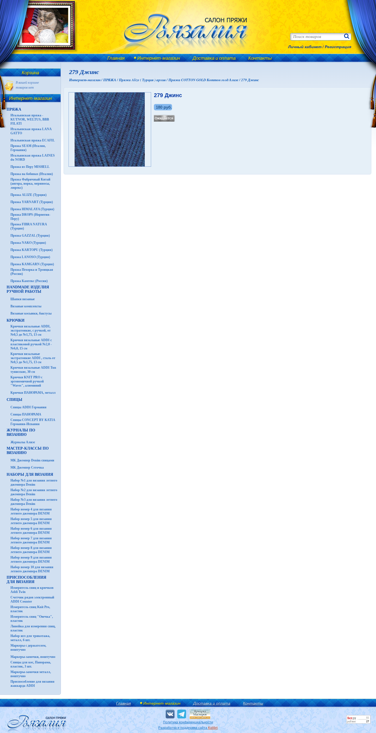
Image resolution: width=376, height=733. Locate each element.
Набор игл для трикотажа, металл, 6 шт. (30, 638)
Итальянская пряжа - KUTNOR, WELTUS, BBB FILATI (29, 119)
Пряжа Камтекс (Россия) (29, 281)
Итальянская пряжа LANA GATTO (30, 131)
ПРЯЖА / (111, 79)
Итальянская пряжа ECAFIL (32, 140)
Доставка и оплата (214, 58)
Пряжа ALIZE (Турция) (28, 195)
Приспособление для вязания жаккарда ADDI (32, 684)
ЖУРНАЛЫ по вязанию (21, 432)
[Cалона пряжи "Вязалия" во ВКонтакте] (170, 714)
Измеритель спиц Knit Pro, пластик (30, 609)
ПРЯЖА (14, 109)
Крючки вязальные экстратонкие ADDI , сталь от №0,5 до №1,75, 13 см (32, 358)
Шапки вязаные (22, 299)
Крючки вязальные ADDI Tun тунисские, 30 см (33, 370)
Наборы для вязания (30, 474)
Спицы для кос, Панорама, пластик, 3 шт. (30, 664)
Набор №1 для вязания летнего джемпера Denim (33, 482)
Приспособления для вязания (26, 579)
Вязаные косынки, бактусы (30, 313)
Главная (116, 58)
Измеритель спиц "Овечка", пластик (31, 619)
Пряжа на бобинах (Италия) (31, 174)
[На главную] (42, 53)
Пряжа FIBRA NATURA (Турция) (28, 226)
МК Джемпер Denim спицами (32, 460)
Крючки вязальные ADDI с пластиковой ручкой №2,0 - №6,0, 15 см (31, 344)
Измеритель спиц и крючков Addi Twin (31, 590)
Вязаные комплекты (25, 306)
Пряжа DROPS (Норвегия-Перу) (30, 217)
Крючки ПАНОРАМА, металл (33, 393)
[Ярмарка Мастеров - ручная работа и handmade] (200, 718)
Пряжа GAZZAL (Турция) (30, 235)
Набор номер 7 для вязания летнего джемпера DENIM (31, 540)
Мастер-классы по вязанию (28, 450)
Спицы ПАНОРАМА (25, 414)
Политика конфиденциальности (188, 722)
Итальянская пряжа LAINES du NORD (32, 158)
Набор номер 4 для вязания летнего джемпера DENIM (31, 511)
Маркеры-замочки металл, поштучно (30, 674)
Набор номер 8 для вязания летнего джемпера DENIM (31, 550)
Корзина (30, 72)
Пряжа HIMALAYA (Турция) (32, 209)
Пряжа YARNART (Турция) (31, 202)
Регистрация (338, 47)
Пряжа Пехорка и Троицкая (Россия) (31, 272)
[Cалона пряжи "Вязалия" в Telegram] (181, 714)
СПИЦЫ (14, 400)
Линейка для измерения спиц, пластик (33, 628)
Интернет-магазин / (86, 79)
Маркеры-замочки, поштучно (32, 657)
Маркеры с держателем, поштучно (28, 648)
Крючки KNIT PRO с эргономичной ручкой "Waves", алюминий (27, 381)
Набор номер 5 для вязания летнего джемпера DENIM (31, 521)
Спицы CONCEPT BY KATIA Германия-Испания (32, 422)
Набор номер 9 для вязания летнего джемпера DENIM (31, 560)
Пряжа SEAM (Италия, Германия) (28, 148)
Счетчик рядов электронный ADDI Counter (32, 599)
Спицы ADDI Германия (28, 407)
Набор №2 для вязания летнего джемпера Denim (33, 492)
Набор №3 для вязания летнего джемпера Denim (33, 502)
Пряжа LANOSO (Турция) (30, 257)
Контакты (260, 58)
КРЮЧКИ (15, 320)
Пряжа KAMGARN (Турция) (32, 264)
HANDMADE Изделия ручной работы (28, 289)
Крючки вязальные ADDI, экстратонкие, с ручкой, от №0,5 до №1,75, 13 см (30, 330)
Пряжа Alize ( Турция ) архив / (143, 79)
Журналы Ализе (22, 442)
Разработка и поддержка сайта (188, 728)
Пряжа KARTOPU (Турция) (31, 250)
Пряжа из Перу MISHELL (30, 167)
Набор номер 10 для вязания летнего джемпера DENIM (31, 569)
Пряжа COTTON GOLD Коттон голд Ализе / (204, 79)
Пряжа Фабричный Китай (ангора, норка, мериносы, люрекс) (30, 183)
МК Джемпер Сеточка (27, 467)
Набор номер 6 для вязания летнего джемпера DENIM (31, 531)
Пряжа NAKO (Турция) (28, 243)
